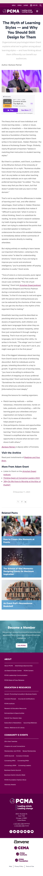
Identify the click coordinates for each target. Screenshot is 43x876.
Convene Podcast (10, 699)
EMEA (20, 5)
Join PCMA (22, 645)
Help (10, 866)
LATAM (26, 5)
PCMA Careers (28, 671)
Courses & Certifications (26, 699)
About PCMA (8, 666)
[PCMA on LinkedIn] (18, 831)
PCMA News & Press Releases (14, 680)
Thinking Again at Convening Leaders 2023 (21, 478)
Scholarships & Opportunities (14, 713)
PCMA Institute (9, 704)
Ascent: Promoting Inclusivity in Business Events (20, 694)
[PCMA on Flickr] (28, 831)
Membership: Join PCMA (12, 751)
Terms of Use (30, 866)
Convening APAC (10, 761)
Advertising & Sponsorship (24, 666)
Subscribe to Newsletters (12, 723)
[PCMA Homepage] (21, 11)
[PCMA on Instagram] (21, 831)
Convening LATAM (10, 765)
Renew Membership (29, 751)
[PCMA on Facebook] (10, 831)
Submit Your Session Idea (13, 718)
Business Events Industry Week (14, 775)
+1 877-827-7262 (18, 824)
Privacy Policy (19, 866)
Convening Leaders (24, 765)
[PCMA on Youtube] (25, 831)
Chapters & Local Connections (14, 746)
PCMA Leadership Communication (15, 675)
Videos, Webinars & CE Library (14, 728)
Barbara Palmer (8, 447)
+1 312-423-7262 (19, 826)
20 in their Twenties (10, 741)
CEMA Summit (9, 756)
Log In (34, 5)
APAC (14, 5)
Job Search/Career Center (13, 671)
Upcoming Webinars (30, 723)
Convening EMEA (23, 761)
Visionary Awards (10, 785)
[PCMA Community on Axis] (32, 831)
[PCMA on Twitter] (14, 831)
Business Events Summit (12, 770)
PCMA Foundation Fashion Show (15, 780)
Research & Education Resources (15, 708)
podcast (30, 285)
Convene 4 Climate (22, 756)
